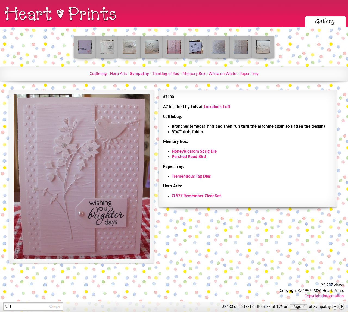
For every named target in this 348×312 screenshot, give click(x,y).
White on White (222, 74)
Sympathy (139, 74)
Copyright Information (324, 296)
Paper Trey (249, 74)
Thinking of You (165, 74)
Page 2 (298, 307)
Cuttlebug (98, 74)
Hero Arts (118, 74)
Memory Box (193, 74)
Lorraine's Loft (217, 107)
